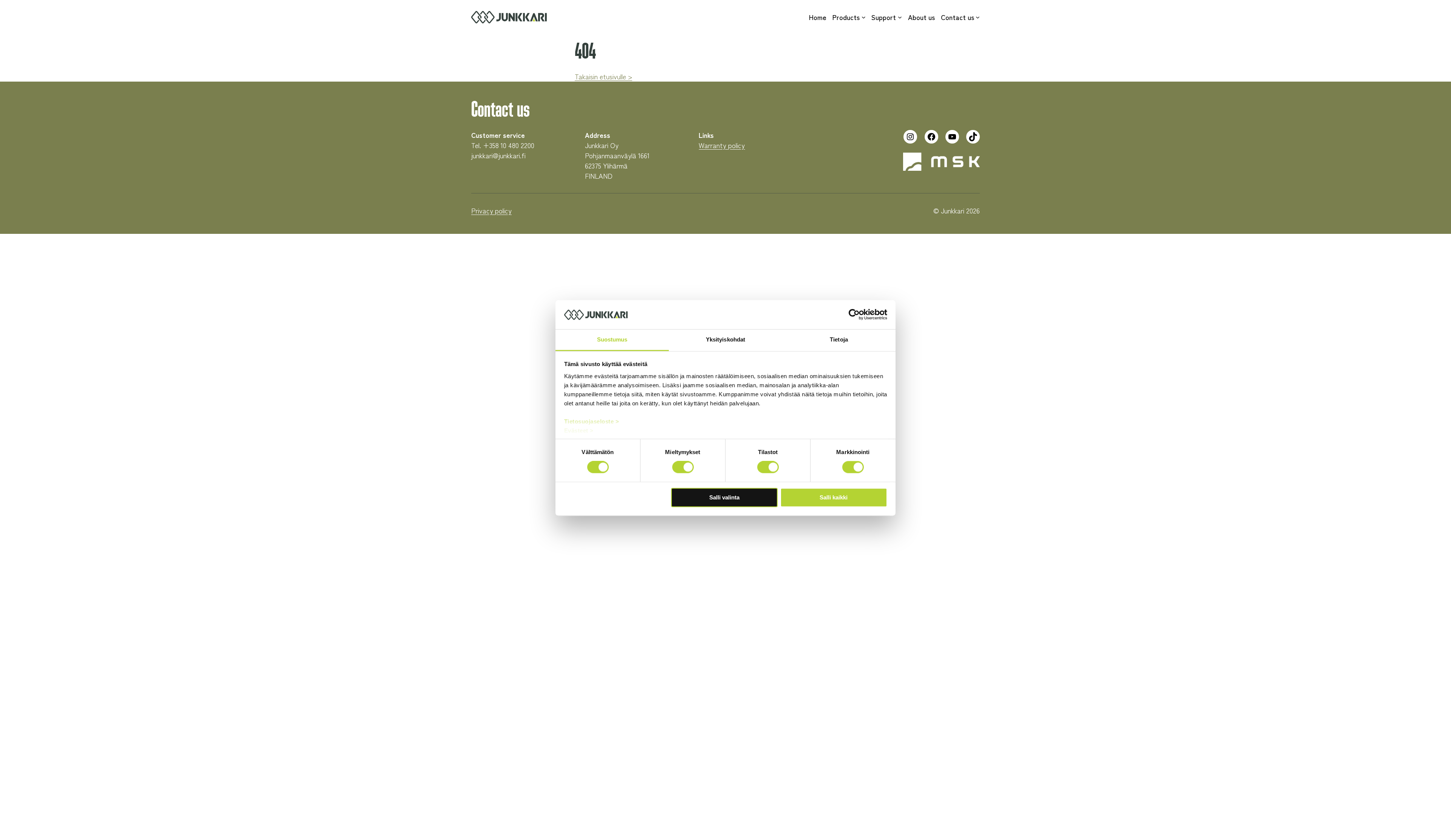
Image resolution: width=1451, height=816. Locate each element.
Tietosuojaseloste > (591, 421)
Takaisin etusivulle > (603, 76)
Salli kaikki (834, 497)
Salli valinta (724, 497)
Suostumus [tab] (612, 339)
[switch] (683, 467)
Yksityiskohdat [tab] (725, 339)
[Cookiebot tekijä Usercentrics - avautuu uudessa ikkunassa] (854, 314)
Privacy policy (491, 210)
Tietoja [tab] (839, 339)
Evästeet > (579, 430)
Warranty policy (722, 145)
